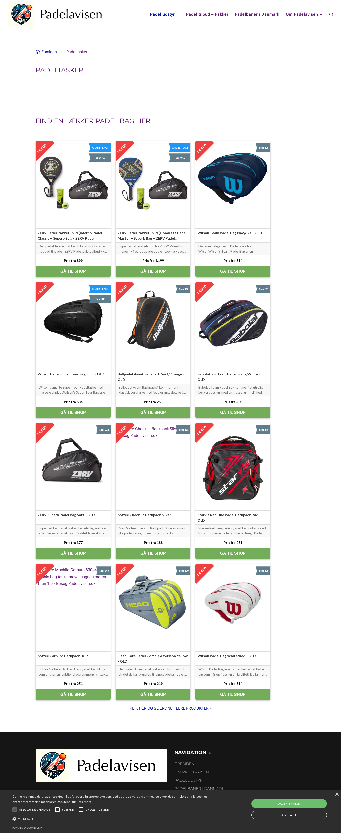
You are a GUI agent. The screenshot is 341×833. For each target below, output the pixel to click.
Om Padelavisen (302, 15)
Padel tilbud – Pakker (207, 15)
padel (106, 121)
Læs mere (84, 802)
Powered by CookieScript (27, 827)
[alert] (170, 811)
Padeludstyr (188, 780)
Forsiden (184, 763)
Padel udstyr (162, 15)
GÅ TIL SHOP (73, 271)
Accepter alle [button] (289, 803)
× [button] (337, 794)
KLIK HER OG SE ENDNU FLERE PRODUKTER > (171, 708)
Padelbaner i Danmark (257, 15)
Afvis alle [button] (289, 815)
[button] (115, 818)
